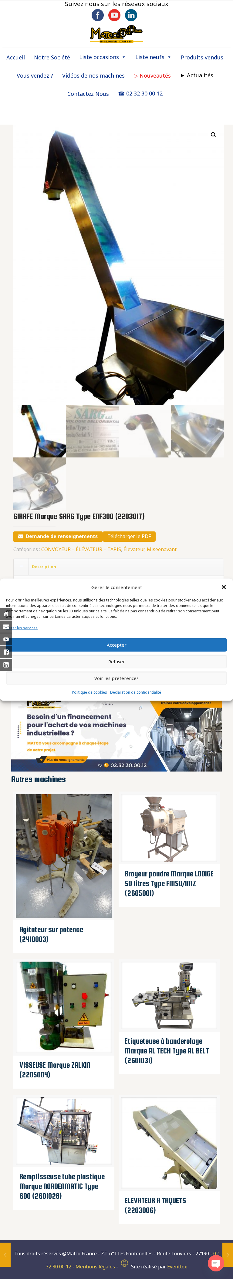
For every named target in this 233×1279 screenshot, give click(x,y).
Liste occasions (99, 57)
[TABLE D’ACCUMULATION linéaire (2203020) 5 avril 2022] (227, 1255)
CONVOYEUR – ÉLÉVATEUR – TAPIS (81, 549)
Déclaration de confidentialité (135, 692)
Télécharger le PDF (129, 536)
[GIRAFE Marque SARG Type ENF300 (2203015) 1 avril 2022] (5, 1255)
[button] (224, 587)
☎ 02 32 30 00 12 (140, 93)
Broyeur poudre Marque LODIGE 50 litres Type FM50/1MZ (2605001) (169, 883)
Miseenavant (162, 549)
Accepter (117, 645)
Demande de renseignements (62, 536)
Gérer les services (22, 627)
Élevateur (133, 549)
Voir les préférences (116, 678)
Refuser (116, 661)
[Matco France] (116, 34)
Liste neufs (149, 57)
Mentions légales (95, 1266)
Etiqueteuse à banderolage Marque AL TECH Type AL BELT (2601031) (167, 1051)
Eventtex (177, 1266)
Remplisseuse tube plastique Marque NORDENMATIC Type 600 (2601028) (62, 1186)
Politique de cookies (89, 692)
